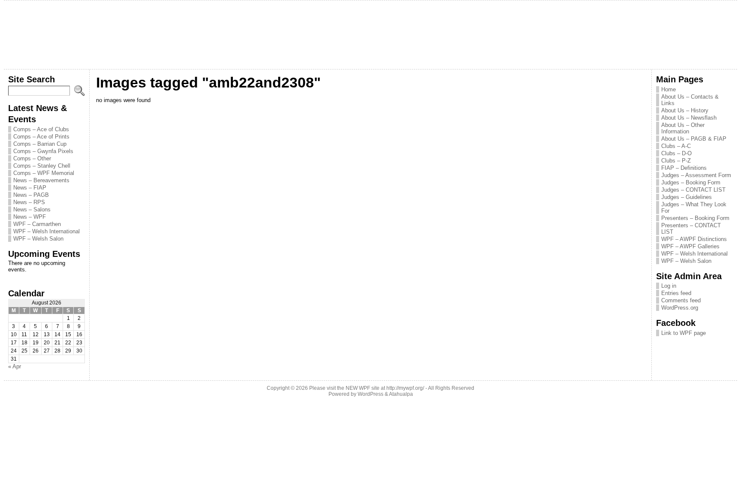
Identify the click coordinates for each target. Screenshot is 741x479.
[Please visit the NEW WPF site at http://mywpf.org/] (371, 35)
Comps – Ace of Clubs (41, 129)
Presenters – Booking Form (695, 218)
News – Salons (32, 209)
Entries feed (676, 293)
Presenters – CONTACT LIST (691, 228)
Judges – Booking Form (690, 182)
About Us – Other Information (683, 128)
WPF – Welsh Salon (38, 238)
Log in (668, 286)
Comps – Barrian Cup (39, 144)
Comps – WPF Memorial (43, 173)
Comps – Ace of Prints (41, 136)
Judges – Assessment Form (696, 175)
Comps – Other (32, 158)
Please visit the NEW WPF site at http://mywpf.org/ (366, 388)
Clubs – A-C (676, 146)
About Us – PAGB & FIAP (693, 139)
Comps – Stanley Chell (41, 166)
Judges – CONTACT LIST (693, 190)
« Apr (14, 366)
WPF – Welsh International (46, 231)
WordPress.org (679, 307)
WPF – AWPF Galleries (690, 246)
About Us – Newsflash (689, 117)
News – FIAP (29, 187)
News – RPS (29, 202)
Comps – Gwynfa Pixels (43, 151)
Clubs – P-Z (676, 160)
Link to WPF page (683, 333)
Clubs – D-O (676, 153)
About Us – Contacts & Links (690, 99)
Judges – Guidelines (686, 197)
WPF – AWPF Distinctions (694, 239)
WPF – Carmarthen (37, 224)
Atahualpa (401, 394)
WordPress (370, 394)
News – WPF (29, 217)
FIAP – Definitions (684, 168)
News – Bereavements (41, 180)
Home (668, 89)
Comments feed (681, 300)
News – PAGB (31, 195)
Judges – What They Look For (693, 207)
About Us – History (684, 110)
